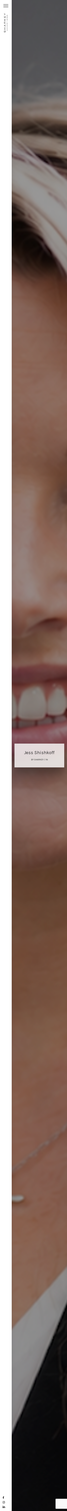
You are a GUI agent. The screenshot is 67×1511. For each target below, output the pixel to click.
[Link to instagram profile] (4, 1502)
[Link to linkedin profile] (4, 1507)
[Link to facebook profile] (3, 1497)
